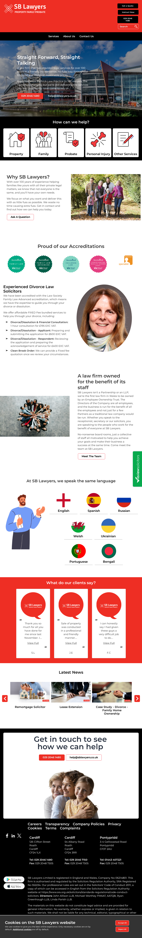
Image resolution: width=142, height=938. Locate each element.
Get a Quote (127, 6)
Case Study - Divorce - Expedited (30, 685)
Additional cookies (22, 929)
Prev (5, 698)
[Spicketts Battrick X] (20, 835)
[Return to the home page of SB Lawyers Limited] (25, 8)
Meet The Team (91, 456)
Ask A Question (20, 216)
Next (137, 698)
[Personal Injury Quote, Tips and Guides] (98, 142)
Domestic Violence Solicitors (71, 683)
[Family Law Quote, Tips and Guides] (44, 142)
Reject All (122, 929)
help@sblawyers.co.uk (62, 95)
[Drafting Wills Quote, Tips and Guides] (126, 142)
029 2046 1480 (127, 19)
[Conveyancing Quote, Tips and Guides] (16, 142)
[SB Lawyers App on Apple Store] (14, 885)
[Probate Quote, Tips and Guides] (71, 142)
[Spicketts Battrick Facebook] (8, 835)
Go (136, 26)
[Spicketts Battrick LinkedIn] (14, 835)
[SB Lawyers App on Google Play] (14, 879)
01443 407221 (113, 859)
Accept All (122, 923)
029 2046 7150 (78, 859)
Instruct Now (128, 12)
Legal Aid (112, 683)
